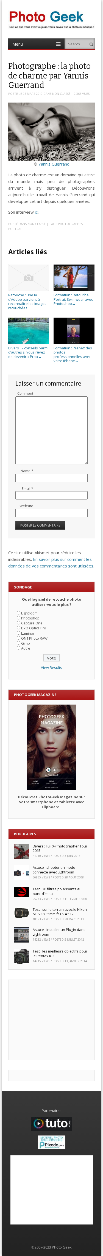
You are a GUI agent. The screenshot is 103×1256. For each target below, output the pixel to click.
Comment (25, 393)
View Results (51, 667)
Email (27, 488)
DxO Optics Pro (33, 628)
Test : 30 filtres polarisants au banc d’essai (57, 891)
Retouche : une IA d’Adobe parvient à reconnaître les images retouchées (27, 301)
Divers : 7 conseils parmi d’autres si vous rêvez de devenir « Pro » (28, 352)
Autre (25, 648)
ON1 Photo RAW (34, 638)
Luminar (28, 633)
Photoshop (30, 618)
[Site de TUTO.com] (51, 1129)
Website (26, 505)
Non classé (61, 93)
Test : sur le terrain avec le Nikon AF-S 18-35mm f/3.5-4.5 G (60, 912)
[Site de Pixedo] (51, 1147)
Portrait (15, 229)
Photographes (70, 224)
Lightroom (29, 613)
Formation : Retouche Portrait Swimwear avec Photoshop (73, 299)
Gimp (25, 643)
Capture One (32, 623)
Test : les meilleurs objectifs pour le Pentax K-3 (60, 953)
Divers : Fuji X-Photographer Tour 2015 (60, 848)
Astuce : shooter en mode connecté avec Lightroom (54, 870)
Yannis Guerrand (53, 164)
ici (36, 212)
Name (27, 470)
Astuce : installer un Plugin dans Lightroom (59, 932)
